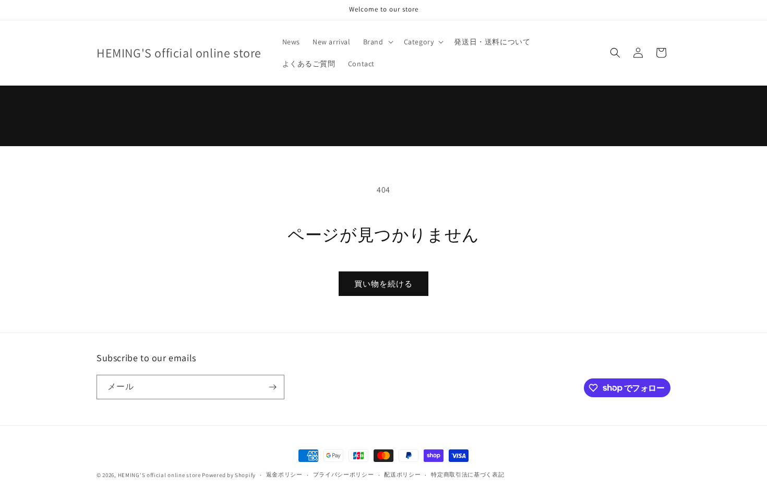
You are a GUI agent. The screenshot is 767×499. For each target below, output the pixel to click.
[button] (377, 42)
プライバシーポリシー (343, 474)
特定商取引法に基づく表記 (467, 474)
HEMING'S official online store (159, 475)
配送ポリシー (402, 474)
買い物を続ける (383, 284)
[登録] (272, 387)
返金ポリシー (284, 474)
